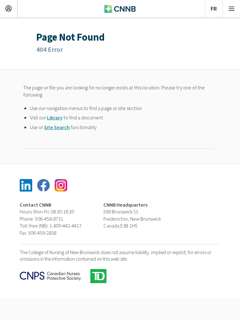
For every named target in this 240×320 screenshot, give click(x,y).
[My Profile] (8, 7)
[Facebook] (43, 185)
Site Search (57, 127)
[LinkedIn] (26, 185)
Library (54, 118)
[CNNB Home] (120, 8)
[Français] (213, 7)
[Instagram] (61, 185)
